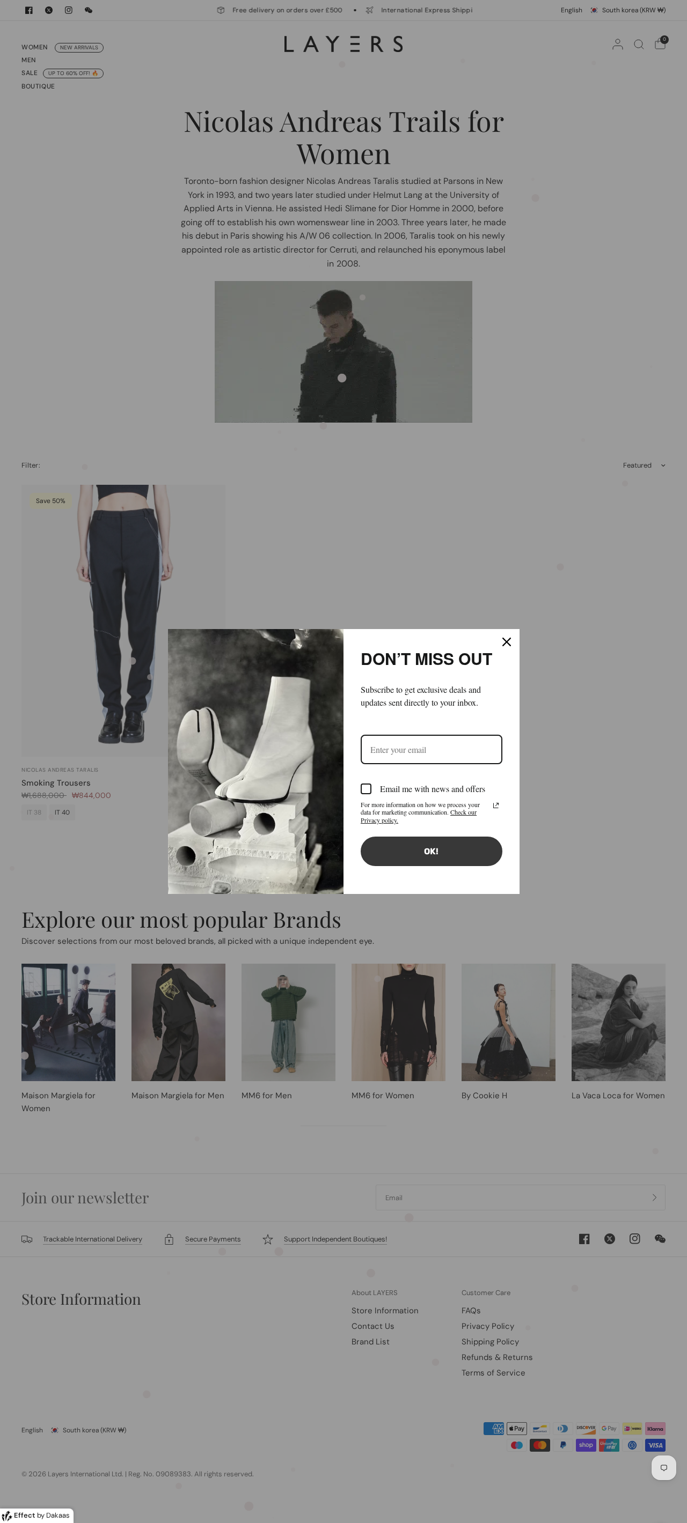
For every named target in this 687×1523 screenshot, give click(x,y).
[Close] (507, 642)
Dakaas (58, 1515)
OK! (431, 851)
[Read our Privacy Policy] (495, 805)
